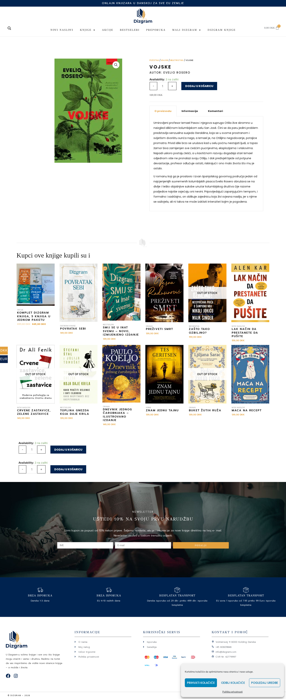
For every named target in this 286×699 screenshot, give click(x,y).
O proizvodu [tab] (162, 111)
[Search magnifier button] (9, 28)
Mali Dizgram (184, 30)
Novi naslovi (61, 30)
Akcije (107, 30)
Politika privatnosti (232, 691)
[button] (115, 64)
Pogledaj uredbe (264, 683)
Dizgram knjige (222, 30)
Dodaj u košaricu (199, 86)
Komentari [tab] (215, 111)
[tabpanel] (206, 163)
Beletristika (176, 60)
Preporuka (156, 30)
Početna (154, 60)
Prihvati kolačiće (201, 683)
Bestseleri (129, 30)
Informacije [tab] (190, 111)
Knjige (85, 30)
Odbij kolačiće (233, 683)
